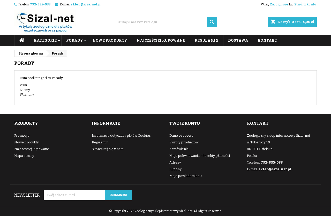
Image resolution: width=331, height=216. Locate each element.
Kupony (175, 169)
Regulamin (207, 40)
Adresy (175, 162)
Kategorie (45, 40)
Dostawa (238, 40)
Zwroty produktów (183, 142)
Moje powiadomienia (185, 176)
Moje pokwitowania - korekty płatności (199, 156)
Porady (74, 40)
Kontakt (267, 40)
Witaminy (27, 94)
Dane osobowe (181, 135)
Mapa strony (24, 156)
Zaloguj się (279, 4)
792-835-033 (40, 4)
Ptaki (23, 85)
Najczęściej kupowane (161, 40)
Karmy (25, 90)
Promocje (21, 135)
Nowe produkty (110, 40)
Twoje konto (184, 123)
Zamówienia (179, 149)
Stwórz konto (305, 4)
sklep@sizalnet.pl (86, 4)
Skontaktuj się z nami (108, 149)
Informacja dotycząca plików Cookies (121, 135)
